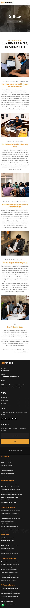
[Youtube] (12, 418)
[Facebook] (5, 418)
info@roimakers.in (6, 370)
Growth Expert (4, 400)
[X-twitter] (9, 418)
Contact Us (3, 403)
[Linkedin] (15, 418)
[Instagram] (2, 418)
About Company (4, 397)
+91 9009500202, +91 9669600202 (10, 376)
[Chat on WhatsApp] (2, 605)
